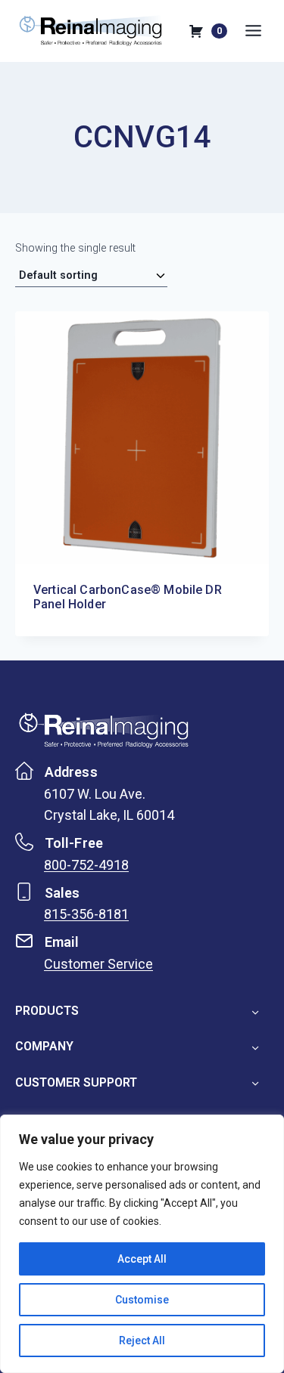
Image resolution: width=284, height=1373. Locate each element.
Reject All (142, 1340)
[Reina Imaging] (103, 730)
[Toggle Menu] (256, 30)
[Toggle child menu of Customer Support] (255, 1082)
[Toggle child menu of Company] (255, 1046)
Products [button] (47, 1010)
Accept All (142, 1259)
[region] (142, 1244)
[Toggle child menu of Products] (255, 1011)
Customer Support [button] (76, 1082)
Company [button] (44, 1046)
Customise (142, 1300)
